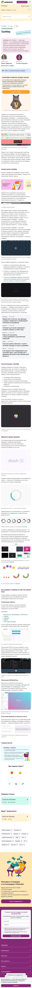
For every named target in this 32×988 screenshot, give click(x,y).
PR (24, 841)
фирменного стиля (16, 513)
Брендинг (17, 841)
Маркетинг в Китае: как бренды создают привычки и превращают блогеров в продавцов (15, 320)
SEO (23, 837)
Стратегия (16, 830)
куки (10, 979)
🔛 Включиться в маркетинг (15, 975)
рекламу (13, 932)
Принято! (16, 985)
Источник (24, 526)
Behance (18, 583)
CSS (23, 540)
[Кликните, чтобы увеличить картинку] (16, 139)
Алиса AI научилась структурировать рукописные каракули (14, 336)
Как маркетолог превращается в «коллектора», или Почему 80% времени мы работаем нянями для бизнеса (16, 353)
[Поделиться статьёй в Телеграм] (9, 784)
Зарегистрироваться (22, 2)
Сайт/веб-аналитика (7, 28)
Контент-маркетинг (7, 841)
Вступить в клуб (16, 936)
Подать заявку (16, 92)
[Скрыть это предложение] (24, 975)
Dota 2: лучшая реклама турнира (13, 70)
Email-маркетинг (6, 833)
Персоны (13, 844)
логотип (5, 281)
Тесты (21, 844)
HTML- (18, 626)
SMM (17, 837)
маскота (11, 281)
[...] (30, 2)
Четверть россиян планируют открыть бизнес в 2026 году (14, 328)
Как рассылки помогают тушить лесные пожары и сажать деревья (15, 344)
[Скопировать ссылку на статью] (22, 783)
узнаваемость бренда (16, 277)
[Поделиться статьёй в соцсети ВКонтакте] (16, 784)
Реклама (16, 833)
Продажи (24, 833)
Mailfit (12, 65)
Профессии (4, 844)
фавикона (4, 127)
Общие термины (6, 830)
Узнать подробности (16, 901)
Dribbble (12, 562)
